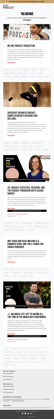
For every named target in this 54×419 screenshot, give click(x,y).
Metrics (15, 355)
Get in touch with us (7, 379)
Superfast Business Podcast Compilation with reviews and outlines (22, 115)
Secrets (43, 358)
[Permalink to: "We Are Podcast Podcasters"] (27, 32)
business (16, 70)
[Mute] (45, 211)
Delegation (19, 352)
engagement (16, 143)
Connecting (7, 226)
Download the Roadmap (8, 386)
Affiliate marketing (27, 223)
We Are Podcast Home (8, 373)
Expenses (15, 226)
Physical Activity (33, 355)
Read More (11, 62)
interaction (7, 276)
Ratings (33, 76)
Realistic (23, 358)
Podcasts (36, 226)
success (47, 76)
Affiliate (16, 223)
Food (32, 352)
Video (30, 276)
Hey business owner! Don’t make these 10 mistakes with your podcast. (27, 1)
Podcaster (7, 76)
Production (25, 76)
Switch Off (25, 361)
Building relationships (41, 223)
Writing (13, 365)
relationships (19, 230)
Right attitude (30, 230)
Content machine (16, 272)
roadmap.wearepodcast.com (18, 400)
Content (42, 70)
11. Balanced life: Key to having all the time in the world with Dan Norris (26, 315)
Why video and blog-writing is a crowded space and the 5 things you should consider (25, 244)
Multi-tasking (23, 355)
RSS (14, 216)
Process (43, 355)
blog (5, 269)
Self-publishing (8, 361)
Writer (6, 365)
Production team (8, 230)
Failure (23, 226)
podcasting (16, 76)
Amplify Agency (31, 416)
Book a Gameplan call (8, 392)
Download (25, 214)
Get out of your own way (11, 146)
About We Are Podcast (8, 376)
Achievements (8, 70)
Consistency (36, 269)
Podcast (40, 73)
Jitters (30, 226)
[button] (49, 6)
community (34, 70)
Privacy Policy (34, 411)
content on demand (22, 73)
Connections (26, 269)
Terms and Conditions (21, 411)
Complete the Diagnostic (8, 389)
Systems (45, 149)
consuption (45, 269)
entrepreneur (26, 143)
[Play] (6, 179)
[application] (27, 179)
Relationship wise (33, 358)
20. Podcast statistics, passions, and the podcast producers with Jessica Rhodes (26, 190)
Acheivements (8, 223)
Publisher (15, 358)
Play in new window (17, 214)
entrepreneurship (37, 143)
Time (39, 361)
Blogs (19, 269)
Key (47, 352)
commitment (25, 70)
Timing (45, 361)
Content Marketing (9, 73)
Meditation (7, 355)
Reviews (39, 76)
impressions (40, 352)
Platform (32, 73)
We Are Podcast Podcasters (21, 46)
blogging (12, 269)
